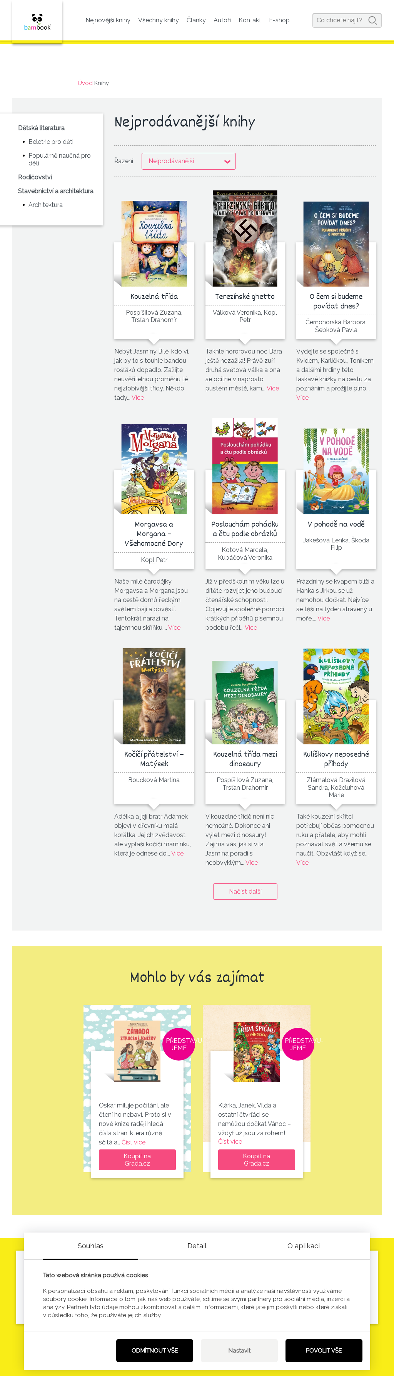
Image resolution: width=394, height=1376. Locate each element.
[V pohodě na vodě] (336, 466)
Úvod (85, 83)
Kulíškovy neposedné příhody (336, 760)
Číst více (133, 1142)
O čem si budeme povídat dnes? (336, 302)
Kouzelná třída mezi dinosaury (245, 760)
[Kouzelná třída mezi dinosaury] (245, 696)
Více (138, 397)
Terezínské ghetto (245, 297)
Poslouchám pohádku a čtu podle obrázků (245, 530)
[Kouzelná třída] (154, 238)
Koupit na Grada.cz (137, 1160)
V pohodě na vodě (336, 525)
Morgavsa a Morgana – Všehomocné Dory (154, 535)
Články (196, 20)
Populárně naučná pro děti (59, 159)
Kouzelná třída (154, 297)
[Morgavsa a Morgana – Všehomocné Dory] (154, 466)
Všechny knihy (158, 20)
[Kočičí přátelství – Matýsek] (154, 696)
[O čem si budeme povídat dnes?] (336, 238)
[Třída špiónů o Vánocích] (257, 1048)
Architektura (45, 204)
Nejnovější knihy (107, 20)
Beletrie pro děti (50, 141)
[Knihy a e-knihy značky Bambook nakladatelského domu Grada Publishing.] (37, 21)
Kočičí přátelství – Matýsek (154, 760)
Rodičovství (35, 177)
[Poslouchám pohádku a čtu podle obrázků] (245, 466)
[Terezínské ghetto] (245, 238)
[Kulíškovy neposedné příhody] (336, 696)
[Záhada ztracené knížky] (137, 1048)
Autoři (222, 20)
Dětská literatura (41, 128)
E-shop (279, 20)
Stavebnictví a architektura (55, 191)
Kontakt (250, 20)
